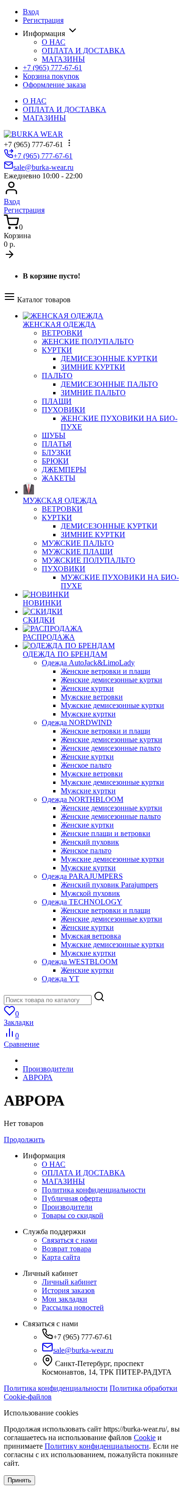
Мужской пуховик (90, 893)
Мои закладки (64, 1299)
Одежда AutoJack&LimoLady (88, 663)
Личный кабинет (69, 1282)
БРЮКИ (55, 461)
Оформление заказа (54, 85)
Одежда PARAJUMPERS (82, 876)
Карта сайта (61, 1257)
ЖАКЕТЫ (58, 478)
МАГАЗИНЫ (63, 59)
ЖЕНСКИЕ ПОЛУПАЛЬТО (88, 341)
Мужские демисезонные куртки (112, 705)
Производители (48, 1069)
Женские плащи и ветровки (105, 833)
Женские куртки (87, 688)
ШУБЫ (53, 435)
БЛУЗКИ (56, 452)
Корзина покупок (51, 76)
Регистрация (43, 20)
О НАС (53, 42)
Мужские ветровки (92, 697)
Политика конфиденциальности (94, 1190)
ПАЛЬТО (57, 376)
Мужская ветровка (91, 936)
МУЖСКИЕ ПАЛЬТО (78, 543)
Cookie (145, 1437)
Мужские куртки (88, 714)
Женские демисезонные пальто (111, 748)
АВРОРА (38, 1077)
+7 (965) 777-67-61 (52, 68)
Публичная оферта (72, 1198)
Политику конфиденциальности (97, 1446)
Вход (31, 12)
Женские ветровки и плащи (105, 671)
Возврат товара (66, 1249)
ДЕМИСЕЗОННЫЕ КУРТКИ (109, 358)
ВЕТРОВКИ (62, 333)
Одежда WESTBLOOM (80, 962)
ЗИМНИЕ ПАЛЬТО (93, 393)
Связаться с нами (69, 1240)
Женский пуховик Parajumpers (109, 885)
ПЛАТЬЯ (57, 444)
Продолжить (24, 1139)
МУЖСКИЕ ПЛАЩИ (77, 552)
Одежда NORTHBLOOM (82, 799)
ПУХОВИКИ (63, 410)
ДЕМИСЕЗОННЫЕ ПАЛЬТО (109, 384)
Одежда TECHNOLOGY (82, 902)
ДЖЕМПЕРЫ (64, 469)
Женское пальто (86, 765)
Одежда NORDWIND (77, 722)
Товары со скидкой (72, 1215)
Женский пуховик (90, 842)
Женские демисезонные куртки (111, 680)
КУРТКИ (57, 350)
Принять (19, 1480)
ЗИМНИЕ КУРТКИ (93, 367)
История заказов (68, 1290)
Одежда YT (60, 979)
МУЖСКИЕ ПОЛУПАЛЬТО (88, 560)
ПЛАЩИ (57, 401)
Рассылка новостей (73, 1307)
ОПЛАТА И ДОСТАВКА (83, 51)
